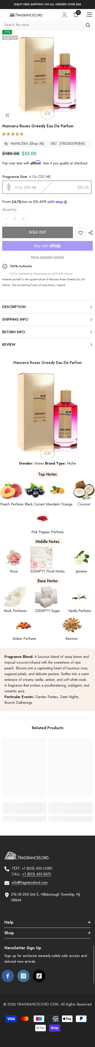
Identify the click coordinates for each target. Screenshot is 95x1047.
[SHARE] (89, 233)
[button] (13, 134)
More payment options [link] (47, 257)
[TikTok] (39, 976)
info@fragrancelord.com (30, 882)
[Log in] (64, 14)
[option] (47, 4)
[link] (24, 811)
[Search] (88, 25)
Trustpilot (11, 910)
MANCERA (19, 143)
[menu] (89, 14)
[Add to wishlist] (80, 232)
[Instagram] (23, 976)
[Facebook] (8, 976)
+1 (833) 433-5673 (36, 874)
